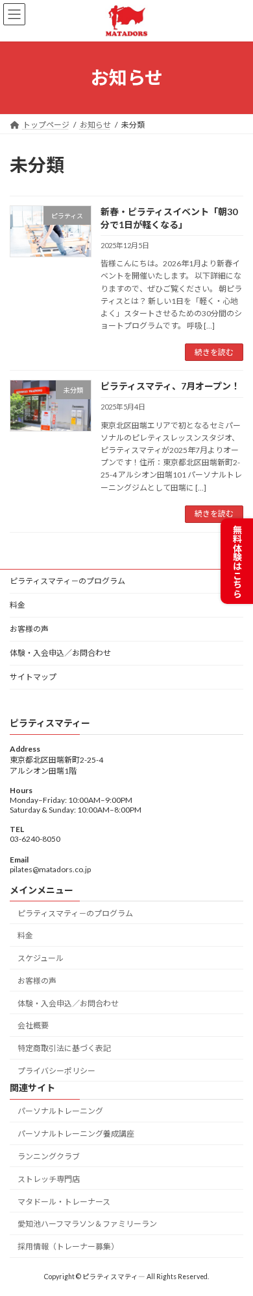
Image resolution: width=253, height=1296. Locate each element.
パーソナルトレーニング (60, 1111)
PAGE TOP (234, 1243)
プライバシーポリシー (56, 1071)
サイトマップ (33, 677)
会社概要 (33, 1025)
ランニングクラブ (49, 1156)
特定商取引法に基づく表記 (64, 1048)
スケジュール (41, 958)
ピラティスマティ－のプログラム (67, 581)
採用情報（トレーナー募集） (68, 1246)
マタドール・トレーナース (64, 1201)
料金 (17, 605)
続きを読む (214, 352)
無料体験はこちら (237, 561)
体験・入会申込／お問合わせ (60, 653)
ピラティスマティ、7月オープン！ (170, 385)
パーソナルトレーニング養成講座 (76, 1134)
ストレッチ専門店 (49, 1179)
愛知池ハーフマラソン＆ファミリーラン (87, 1224)
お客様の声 (29, 629)
